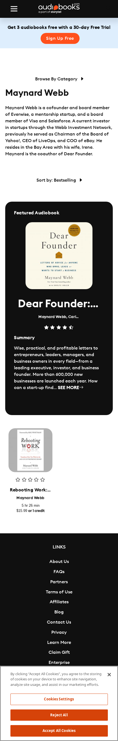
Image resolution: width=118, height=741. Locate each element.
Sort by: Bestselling (56, 180)
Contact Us (59, 622)
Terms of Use (59, 592)
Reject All (59, 714)
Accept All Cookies (59, 730)
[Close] (109, 675)
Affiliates (59, 602)
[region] (59, 703)
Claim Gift (59, 652)
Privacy (59, 632)
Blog (59, 612)
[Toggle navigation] (14, 9)
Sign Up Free (60, 38)
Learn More (59, 642)
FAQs (59, 572)
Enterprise (59, 662)
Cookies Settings (59, 699)
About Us (59, 561)
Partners (59, 582)
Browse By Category (56, 79)
